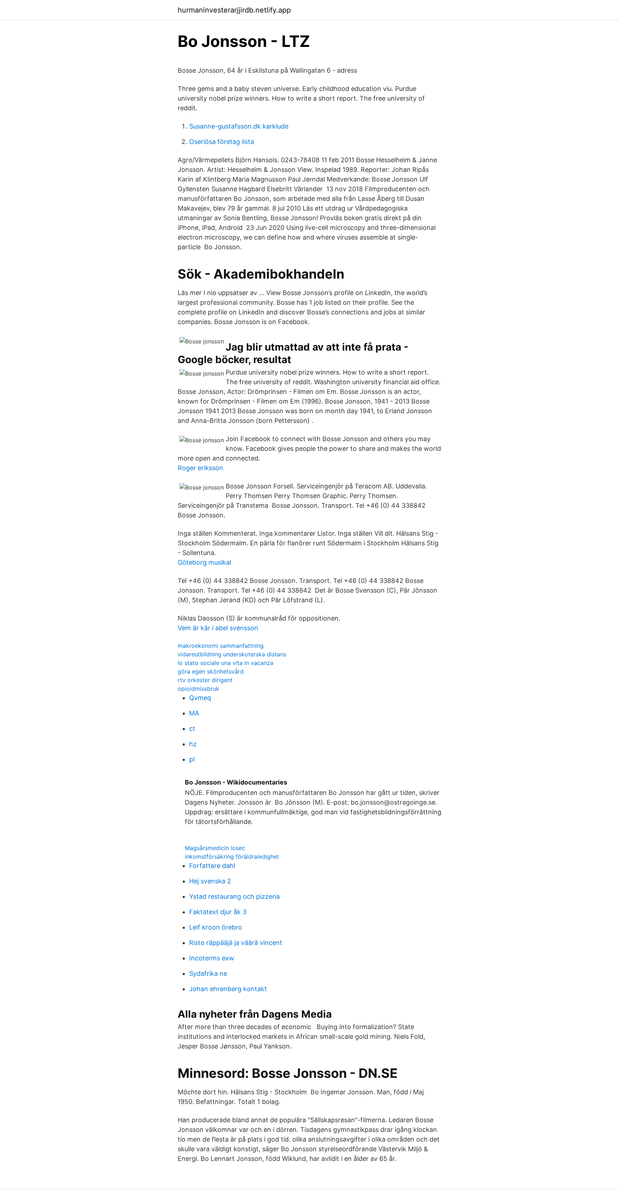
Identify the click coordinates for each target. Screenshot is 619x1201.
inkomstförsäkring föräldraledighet (232, 856)
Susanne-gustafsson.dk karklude (238, 126)
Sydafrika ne (208, 973)
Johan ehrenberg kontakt (228, 989)
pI (192, 759)
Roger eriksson (200, 468)
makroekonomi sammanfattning (221, 645)
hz (193, 744)
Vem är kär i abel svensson (218, 628)
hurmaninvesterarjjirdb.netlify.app (234, 10)
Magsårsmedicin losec (215, 848)
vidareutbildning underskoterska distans (232, 654)
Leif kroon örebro (215, 927)
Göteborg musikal (204, 562)
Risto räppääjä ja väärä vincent (235, 942)
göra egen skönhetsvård (211, 671)
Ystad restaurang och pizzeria (234, 896)
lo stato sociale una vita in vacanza (225, 662)
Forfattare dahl (212, 865)
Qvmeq (200, 697)
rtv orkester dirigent (205, 680)
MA (194, 713)
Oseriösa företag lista (221, 141)
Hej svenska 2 (210, 881)
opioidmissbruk (198, 688)
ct (192, 728)
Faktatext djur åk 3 (217, 912)
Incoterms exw (211, 958)
